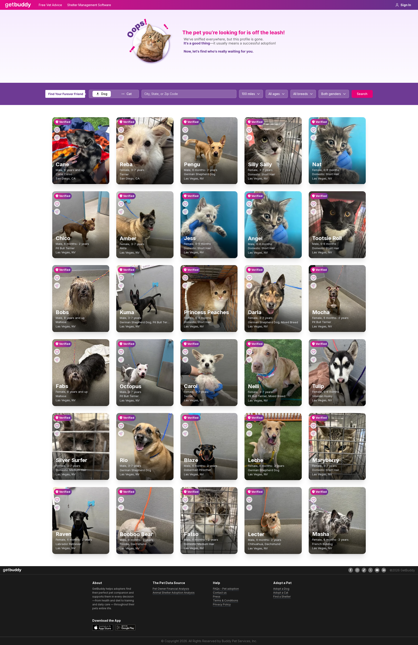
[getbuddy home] (12, 570)
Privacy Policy (222, 604)
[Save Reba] (121, 130)
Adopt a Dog (281, 588)
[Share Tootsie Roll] (313, 212)
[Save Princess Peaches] (185, 278)
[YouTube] (377, 570)
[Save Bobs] (57, 278)
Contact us (220, 592)
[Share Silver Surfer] (57, 433)
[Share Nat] (313, 138)
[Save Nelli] (249, 352)
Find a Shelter (282, 596)
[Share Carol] (185, 360)
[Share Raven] (57, 507)
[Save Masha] (313, 500)
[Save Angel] (249, 204)
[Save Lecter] (249, 500)
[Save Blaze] (185, 426)
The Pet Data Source (169, 583)
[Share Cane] (57, 138)
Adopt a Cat (280, 592)
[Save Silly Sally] (249, 130)
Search (362, 94)
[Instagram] (357, 570)
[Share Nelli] (249, 360)
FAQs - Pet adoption (226, 588)
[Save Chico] (57, 204)
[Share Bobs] (57, 286)
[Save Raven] (57, 500)
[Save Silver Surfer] (57, 426)
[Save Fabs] (57, 352)
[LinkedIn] (383, 570)
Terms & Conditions (225, 600)
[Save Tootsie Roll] (313, 204)
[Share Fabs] (57, 360)
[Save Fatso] (185, 500)
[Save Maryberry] (313, 426)
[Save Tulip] (313, 352)
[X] (370, 570)
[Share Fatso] (185, 507)
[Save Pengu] (185, 130)
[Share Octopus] (121, 360)
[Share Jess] (185, 212)
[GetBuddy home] (18, 5)
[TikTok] (364, 570)
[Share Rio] (121, 433)
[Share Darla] (249, 286)
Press (216, 596)
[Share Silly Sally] (249, 138)
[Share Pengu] (185, 138)
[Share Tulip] (313, 360)
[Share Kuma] (121, 286)
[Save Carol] (185, 352)
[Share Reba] (121, 138)
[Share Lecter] (249, 507)
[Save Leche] (249, 426)
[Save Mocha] (313, 278)
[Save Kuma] (121, 278)
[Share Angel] (249, 212)
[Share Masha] (313, 507)
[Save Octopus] (121, 352)
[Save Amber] (121, 204)
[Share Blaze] (185, 433)
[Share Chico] (57, 212)
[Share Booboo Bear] (121, 507)
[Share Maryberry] (313, 433)
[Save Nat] (313, 130)
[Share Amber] (121, 212)
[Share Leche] (249, 433)
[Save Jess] (185, 204)
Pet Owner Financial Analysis (171, 588)
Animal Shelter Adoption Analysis (174, 592)
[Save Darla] (249, 278)
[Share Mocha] (313, 286)
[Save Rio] (121, 426)
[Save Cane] (57, 130)
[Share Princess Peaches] (185, 286)
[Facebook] (350, 570)
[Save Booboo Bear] (121, 500)
